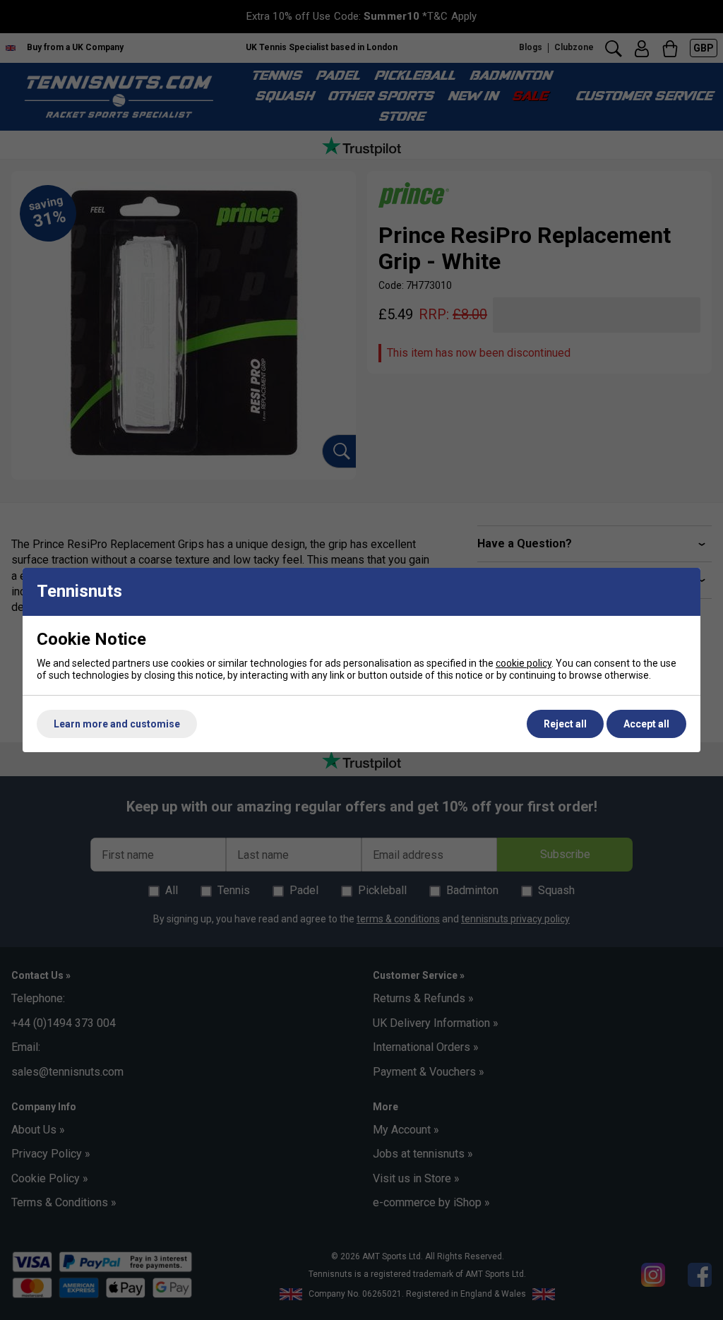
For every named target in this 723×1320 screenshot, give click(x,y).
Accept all (646, 724)
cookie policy (523, 663)
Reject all (565, 724)
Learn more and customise (117, 724)
